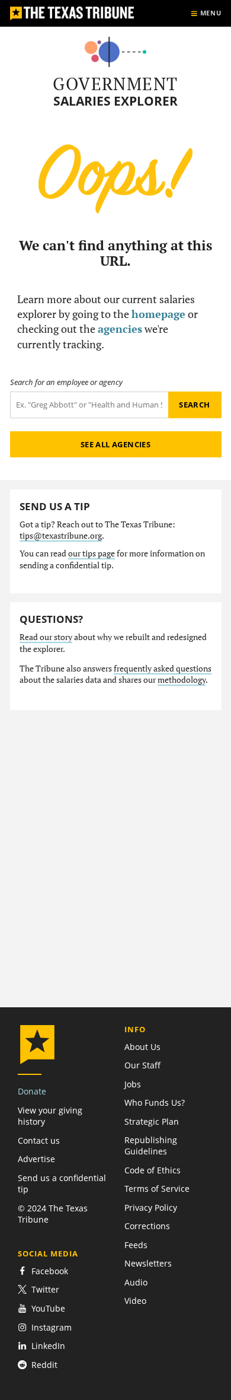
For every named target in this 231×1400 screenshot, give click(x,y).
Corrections (147, 1226)
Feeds (135, 1245)
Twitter (45, 1289)
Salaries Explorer (115, 101)
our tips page (91, 553)
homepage (158, 314)
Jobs (132, 1084)
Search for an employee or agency (66, 382)
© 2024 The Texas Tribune (53, 1213)
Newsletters (148, 1263)
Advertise (36, 1158)
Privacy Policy (150, 1207)
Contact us (39, 1140)
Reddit (44, 1364)
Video (135, 1300)
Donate (32, 1091)
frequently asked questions (162, 668)
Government (115, 83)
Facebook (49, 1271)
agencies (120, 329)
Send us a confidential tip (62, 1183)
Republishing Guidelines (150, 1145)
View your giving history (50, 1116)
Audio (135, 1282)
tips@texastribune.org (61, 535)
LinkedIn (48, 1345)
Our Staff (142, 1065)
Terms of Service (157, 1188)
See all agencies (115, 444)
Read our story (46, 637)
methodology (182, 679)
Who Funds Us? (154, 1102)
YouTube (48, 1308)
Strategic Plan (151, 1121)
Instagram (51, 1327)
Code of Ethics (152, 1170)
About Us (142, 1046)
